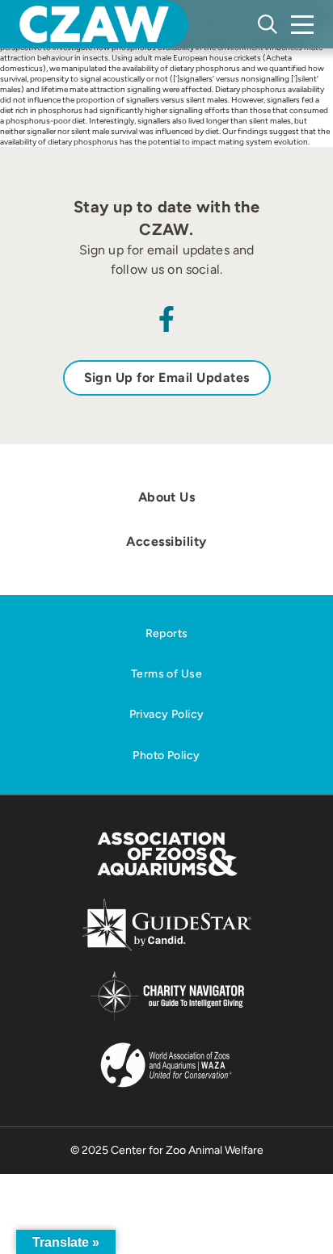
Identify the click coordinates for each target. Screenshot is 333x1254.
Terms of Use (166, 674)
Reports (166, 633)
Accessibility (166, 541)
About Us (167, 497)
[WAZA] (166, 1089)
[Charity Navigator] (167, 1018)
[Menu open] (302, 24)
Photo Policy (166, 755)
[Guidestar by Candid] (167, 948)
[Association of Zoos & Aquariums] (167, 877)
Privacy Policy (166, 714)
